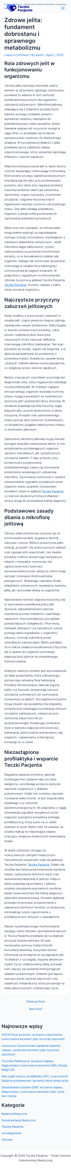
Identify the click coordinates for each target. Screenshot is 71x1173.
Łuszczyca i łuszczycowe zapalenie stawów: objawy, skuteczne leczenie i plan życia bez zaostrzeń (31, 1050)
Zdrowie (7, 1139)
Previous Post (35, 1001)
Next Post (35, 1009)
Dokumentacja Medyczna (19, 1120)
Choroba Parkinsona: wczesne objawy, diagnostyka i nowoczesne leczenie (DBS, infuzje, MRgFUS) (35, 1065)
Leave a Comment (16, 55)
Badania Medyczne (14, 1114)
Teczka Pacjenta (12, 1126)
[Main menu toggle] (63, 8)
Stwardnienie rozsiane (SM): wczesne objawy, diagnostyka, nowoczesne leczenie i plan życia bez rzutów (33, 1092)
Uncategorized (11, 1133)
